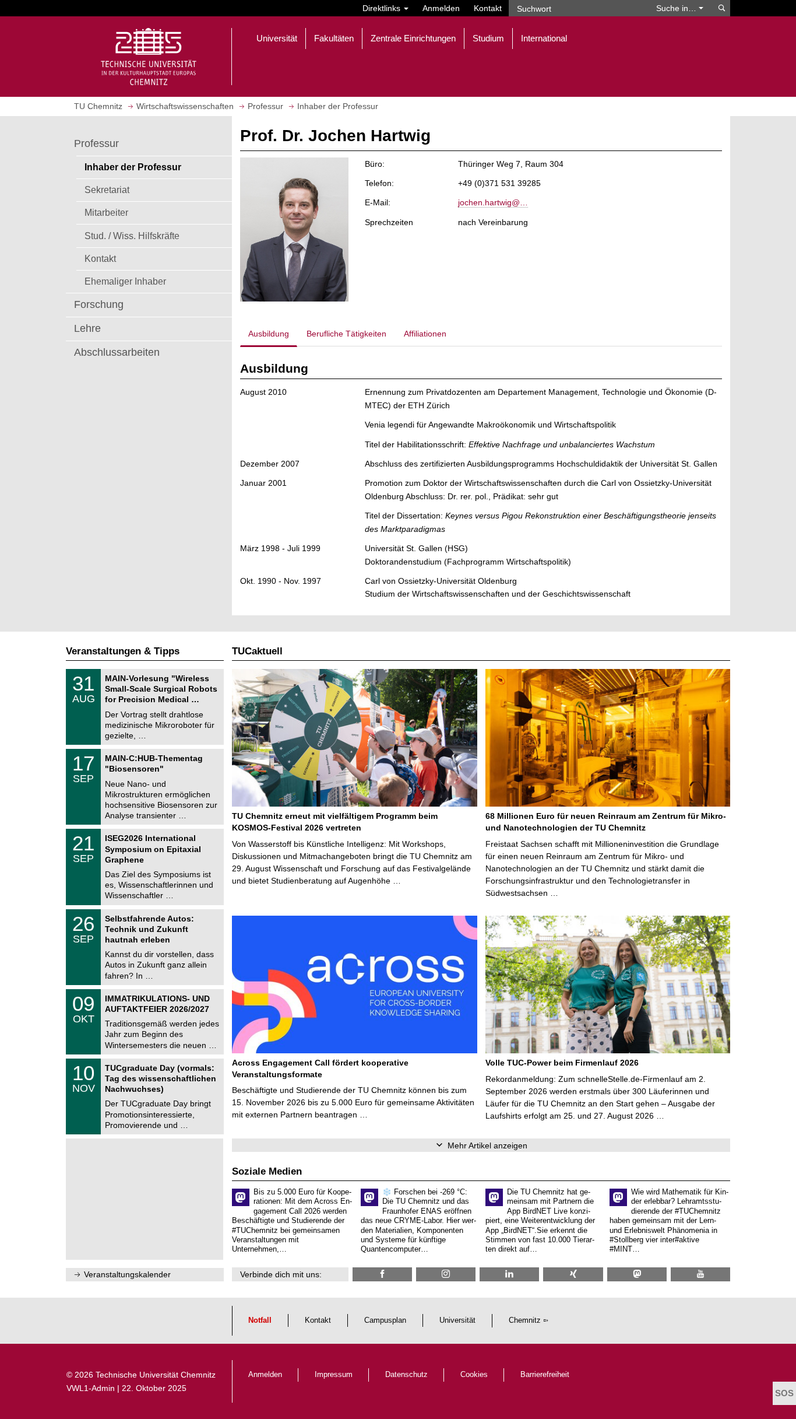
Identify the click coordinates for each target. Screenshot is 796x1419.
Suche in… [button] (677, 8)
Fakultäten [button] (334, 38)
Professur (96, 143)
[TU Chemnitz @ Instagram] (446, 1274)
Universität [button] (276, 38)
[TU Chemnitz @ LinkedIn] (509, 1274)
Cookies (474, 1375)
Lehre (87, 328)
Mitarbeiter (106, 212)
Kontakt (488, 8)
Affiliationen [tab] (425, 333)
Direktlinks (382, 8)
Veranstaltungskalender (127, 1274)
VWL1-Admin (90, 1388)
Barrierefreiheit (544, 1375)
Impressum (334, 1375)
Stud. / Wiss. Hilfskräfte (131, 235)
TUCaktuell (257, 651)
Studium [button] (488, 38)
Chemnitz (525, 1320)
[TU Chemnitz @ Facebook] (382, 1274)
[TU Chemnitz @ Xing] (573, 1274)
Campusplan (385, 1320)
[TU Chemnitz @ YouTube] (700, 1274)
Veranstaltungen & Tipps (122, 651)
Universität (457, 1320)
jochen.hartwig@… (493, 202)
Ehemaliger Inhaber (125, 281)
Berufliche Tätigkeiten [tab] (346, 333)
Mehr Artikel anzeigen (487, 1145)
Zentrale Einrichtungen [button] (413, 38)
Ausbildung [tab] (268, 333)
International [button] (544, 38)
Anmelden (441, 8)
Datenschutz (406, 1375)
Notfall (260, 1320)
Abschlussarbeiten (117, 352)
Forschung (99, 304)
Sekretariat (106, 189)
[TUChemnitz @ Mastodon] (637, 1274)
